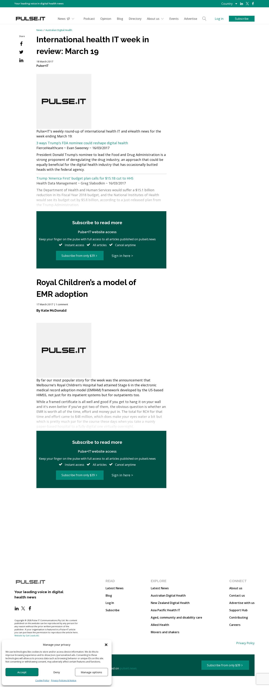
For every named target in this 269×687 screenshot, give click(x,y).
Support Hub (238, 610)
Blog (120, 19)
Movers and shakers (165, 632)
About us (153, 19)
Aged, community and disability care (176, 617)
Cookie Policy (42, 680)
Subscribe (112, 610)
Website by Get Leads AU (26, 635)
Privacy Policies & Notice (63, 680)
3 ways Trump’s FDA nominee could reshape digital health (82, 143)
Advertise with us (242, 603)
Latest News (115, 588)
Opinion (105, 19)
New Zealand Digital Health (170, 603)
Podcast (89, 19)
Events (174, 19)
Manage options (91, 672)
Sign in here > (122, 255)
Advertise (190, 19)
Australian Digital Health (58, 30)
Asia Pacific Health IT (165, 610)
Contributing (238, 617)
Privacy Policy (245, 643)
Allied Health (160, 625)
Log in (219, 19)
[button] (106, 644)
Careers (234, 625)
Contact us (237, 595)
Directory (135, 19)
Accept (22, 672)
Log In (110, 603)
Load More (101, 502)
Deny (56, 672)
